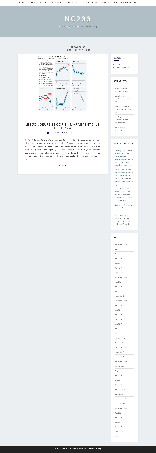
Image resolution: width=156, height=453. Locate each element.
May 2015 (118, 422)
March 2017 (119, 333)
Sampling (33, 3)
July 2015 (118, 413)
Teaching (115, 3)
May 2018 (118, 310)
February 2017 (120, 338)
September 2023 (121, 244)
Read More (63, 165)
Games (87, 3)
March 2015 (119, 432)
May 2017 (118, 324)
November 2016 (120, 352)
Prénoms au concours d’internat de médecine (124, 208)
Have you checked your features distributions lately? (123, 109)
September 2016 (121, 361)
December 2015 (120, 399)
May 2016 (118, 380)
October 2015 (120, 403)
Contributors (126, 3)
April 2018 (118, 315)
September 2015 (121, 408)
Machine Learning (57, 3)
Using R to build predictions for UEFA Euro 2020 (124, 99)
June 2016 (118, 375)
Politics (95, 3)
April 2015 (118, 427)
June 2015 (118, 417)
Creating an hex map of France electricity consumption (123, 120)
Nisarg (98, 449)
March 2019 (119, 291)
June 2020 (118, 259)
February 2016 (120, 389)
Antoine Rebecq (71, 133)
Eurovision (105, 3)
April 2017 (118, 329)
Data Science (43, 3)
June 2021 (118, 249)
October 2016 (120, 357)
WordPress (83, 449)
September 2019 (121, 277)
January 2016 (119, 394)
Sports (79, 3)
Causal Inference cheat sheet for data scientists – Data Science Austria (124, 172)
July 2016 (118, 371)
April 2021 (118, 254)
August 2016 (119, 366)
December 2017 (120, 319)
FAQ (135, 3)
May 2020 (118, 263)
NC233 (22, 2)
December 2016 (120, 347)
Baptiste (118, 205)
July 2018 (118, 305)
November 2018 (120, 296)
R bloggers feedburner (121, 67)
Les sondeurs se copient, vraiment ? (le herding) (62, 126)
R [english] (69, 3)
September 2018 (121, 301)
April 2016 (118, 385)
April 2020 (118, 268)
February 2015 (120, 436)
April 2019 (118, 287)
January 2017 (119, 343)
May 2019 (118, 282)
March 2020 (119, 272)
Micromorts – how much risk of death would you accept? (123, 197)
